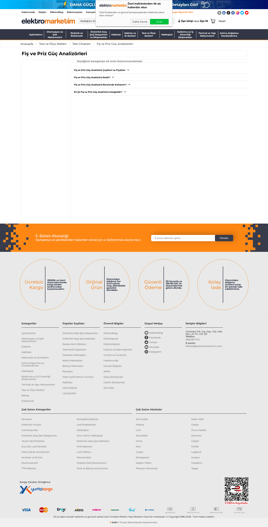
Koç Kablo (142, 435)
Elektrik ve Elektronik (77, 34)
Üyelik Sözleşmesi (114, 382)
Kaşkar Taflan (144, 462)
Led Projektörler (86, 424)
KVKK (107, 371)
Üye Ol (204, 21)
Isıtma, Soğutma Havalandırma (229, 34)
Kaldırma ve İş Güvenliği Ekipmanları (185, 34)
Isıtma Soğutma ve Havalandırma (33, 364)
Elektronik (28, 400)
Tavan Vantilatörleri (33, 441)
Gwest (139, 451)
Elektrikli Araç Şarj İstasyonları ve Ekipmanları (99, 34)
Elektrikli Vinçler (31, 424)
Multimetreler (30, 462)
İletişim (42, 12)
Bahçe (25, 395)
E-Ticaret (122, 522)
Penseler (68, 371)
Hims (139, 441)
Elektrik (26, 346)
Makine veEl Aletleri (130, 34)
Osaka (195, 424)
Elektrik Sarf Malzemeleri (92, 462)
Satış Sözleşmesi (113, 376)
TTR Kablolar (29, 468)
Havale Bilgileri (113, 365)
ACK (138, 446)
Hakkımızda (28, 12)
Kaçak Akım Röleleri (74, 344)
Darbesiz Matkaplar (74, 355)
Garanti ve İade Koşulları (118, 349)
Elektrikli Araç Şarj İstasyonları (80, 333)
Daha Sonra (139, 21)
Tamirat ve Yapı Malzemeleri (207, 34)
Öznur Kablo (198, 430)
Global (195, 441)
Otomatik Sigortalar (74, 349)
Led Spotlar (69, 393)
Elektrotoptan (74, 12)
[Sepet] (212, 21)
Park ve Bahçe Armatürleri (92, 468)
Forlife (195, 446)
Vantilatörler (70, 387)
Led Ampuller (30, 430)
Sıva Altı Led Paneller (34, 446)
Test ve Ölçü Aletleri (149, 34)
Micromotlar (84, 457)
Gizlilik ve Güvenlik (115, 355)
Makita (140, 424)
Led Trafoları (84, 451)
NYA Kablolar (84, 446)
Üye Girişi (187, 21)
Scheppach (142, 457)
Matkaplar (167, 34)
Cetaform (196, 462)
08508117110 (193, 339)
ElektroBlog (56, 12)
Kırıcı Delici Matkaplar (90, 435)
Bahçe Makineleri (73, 365)
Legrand (196, 451)
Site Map (109, 387)
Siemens (196, 435)
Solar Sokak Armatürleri (36, 451)
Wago (194, 468)
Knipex (195, 457)
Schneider (142, 419)
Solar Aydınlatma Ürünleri (78, 376)
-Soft (113, 522)
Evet (159, 21)
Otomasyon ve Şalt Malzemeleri (55, 34)
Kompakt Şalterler (87, 419)
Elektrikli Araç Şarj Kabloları (79, 338)
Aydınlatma (35, 34)
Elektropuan (111, 338)
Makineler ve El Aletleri (35, 357)
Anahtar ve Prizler (32, 457)
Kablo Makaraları (73, 360)
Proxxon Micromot (147, 468)
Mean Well (197, 419)
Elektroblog (111, 333)
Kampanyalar (93, 12)
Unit (138, 430)
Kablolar (116, 34)
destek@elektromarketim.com (204, 346)
